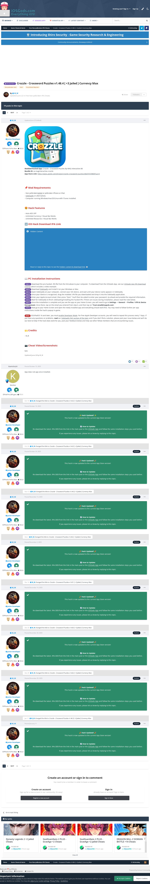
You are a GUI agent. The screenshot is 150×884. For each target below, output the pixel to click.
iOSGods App (93, 429)
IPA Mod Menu (10, 83)
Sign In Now (109, 798)
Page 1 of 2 (26, 113)
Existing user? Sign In (121, 9)
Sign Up (135, 9)
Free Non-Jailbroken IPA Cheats (38, 96)
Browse (7, 20)
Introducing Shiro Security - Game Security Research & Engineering (75, 35)
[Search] (147, 20)
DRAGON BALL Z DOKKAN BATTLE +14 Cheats (130, 840)
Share (125, 95)
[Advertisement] (75, 62)
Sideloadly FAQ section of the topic (75, 318)
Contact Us (30, 871)
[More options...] (144, 120)
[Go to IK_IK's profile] (6, 94)
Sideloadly (30, 196)
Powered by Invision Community (139, 870)
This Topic (137, 20)
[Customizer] (142, 8)
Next (12, 113)
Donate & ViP (57, 20)
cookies (18, 879)
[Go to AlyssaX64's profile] (8, 848)
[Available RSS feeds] (145, 862)
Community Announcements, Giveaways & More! (75, 42)
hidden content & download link (72, 267)
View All (75, 855)
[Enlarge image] (45, 146)
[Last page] (17, 112)
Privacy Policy (7, 871)
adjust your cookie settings (39, 881)
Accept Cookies (124, 878)
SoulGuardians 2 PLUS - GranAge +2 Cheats (54, 840)
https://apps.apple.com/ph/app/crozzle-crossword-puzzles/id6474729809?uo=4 (69, 174)
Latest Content (77, 20)
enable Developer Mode (68, 315)
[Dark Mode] (147, 8)
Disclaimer (23, 20)
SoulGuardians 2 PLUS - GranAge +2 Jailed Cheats (92, 840)
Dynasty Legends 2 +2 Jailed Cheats (20, 840)
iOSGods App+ (40, 20)
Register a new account (41, 798)
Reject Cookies (142, 878)
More (94, 20)
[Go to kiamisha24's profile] (12, 376)
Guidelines (64, 881)
